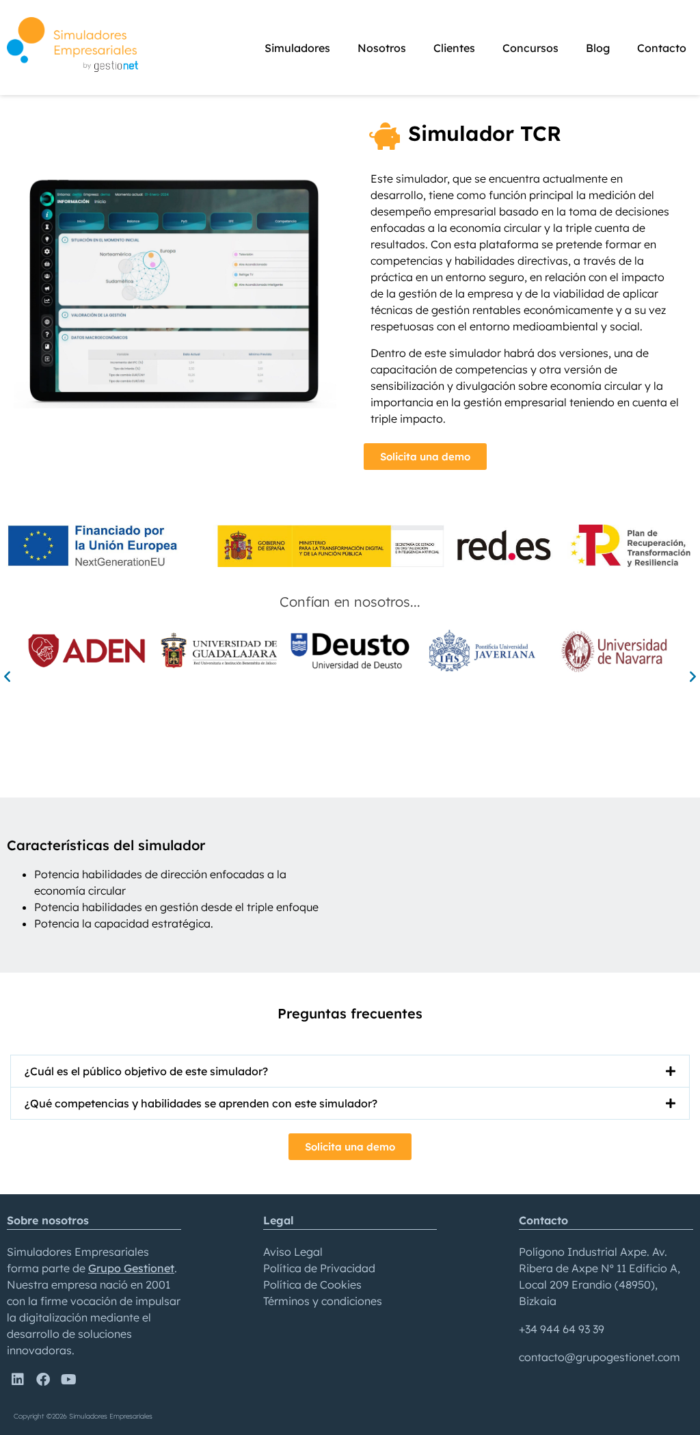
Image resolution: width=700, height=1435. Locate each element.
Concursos (530, 48)
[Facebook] (43, 1380)
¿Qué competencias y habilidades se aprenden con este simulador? (201, 1103)
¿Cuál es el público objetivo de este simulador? (146, 1071)
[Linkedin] (18, 1380)
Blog (598, 48)
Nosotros (382, 48)
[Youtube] (68, 1380)
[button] (7, 676)
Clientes (454, 48)
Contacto (661, 48)
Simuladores (297, 48)
